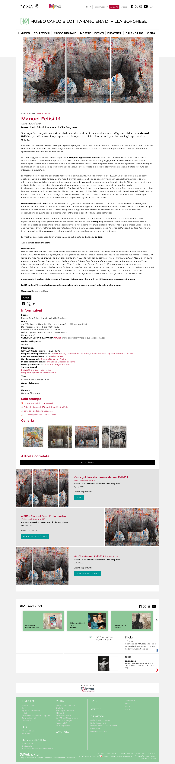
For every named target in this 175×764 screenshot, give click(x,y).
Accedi (125, 7)
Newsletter (26, 720)
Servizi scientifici (34, 740)
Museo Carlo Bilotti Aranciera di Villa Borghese (88, 21)
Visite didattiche (63, 715)
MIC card (60, 713)
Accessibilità (61, 723)
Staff (24, 708)
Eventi (99, 33)
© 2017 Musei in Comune (89, 756)
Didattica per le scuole (100, 720)
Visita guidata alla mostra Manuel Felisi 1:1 (101, 477)
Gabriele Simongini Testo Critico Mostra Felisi (46, 407)
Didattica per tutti (98, 723)
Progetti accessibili (98, 731)
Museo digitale (65, 33)
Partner (128, 709)
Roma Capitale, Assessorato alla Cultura (70, 353)
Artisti (24, 713)
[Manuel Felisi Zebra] (114, 437)
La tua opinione (63, 726)
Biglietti (59, 708)
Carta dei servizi (29, 718)
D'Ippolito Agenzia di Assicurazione (38, 372)
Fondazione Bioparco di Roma (60, 362)
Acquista (114, 7)
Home (23, 114)
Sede (25, 727)
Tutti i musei (99, 7)
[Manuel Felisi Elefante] (60, 437)
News (127, 703)
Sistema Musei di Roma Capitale (36, 715)
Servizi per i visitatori (65, 710)
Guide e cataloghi (64, 720)
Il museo (24, 33)
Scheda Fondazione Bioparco (38, 411)
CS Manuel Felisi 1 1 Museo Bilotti (40, 403)
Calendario (134, 33)
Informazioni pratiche (65, 705)
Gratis (26, 297)
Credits (139, 756)
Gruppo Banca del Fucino (53, 359)
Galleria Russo (57, 356)
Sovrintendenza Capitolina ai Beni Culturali (111, 353)
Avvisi (127, 706)
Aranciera (26, 733)
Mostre (85, 33)
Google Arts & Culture (120, 626)
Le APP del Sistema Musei (32, 626)
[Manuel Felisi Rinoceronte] (87, 437)
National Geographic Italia (57, 364)
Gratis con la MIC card (35, 536)
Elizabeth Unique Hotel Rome (36, 370)
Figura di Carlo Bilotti (31, 710)
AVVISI (57, 338)
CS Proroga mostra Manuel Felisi (40, 415)
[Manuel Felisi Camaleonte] (33, 437)
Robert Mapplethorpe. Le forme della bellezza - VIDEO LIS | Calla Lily (139, 665)
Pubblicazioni (28, 743)
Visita (151, 33)
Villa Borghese (28, 731)
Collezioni (42, 33)
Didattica (114, 33)
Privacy (105, 756)
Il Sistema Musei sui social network (77, 625)
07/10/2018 (140, 646)
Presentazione (28, 705)
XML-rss (152, 758)
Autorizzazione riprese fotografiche (37, 748)
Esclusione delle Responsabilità (122, 756)
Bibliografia (27, 746)
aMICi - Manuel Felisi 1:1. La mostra (43, 516)
